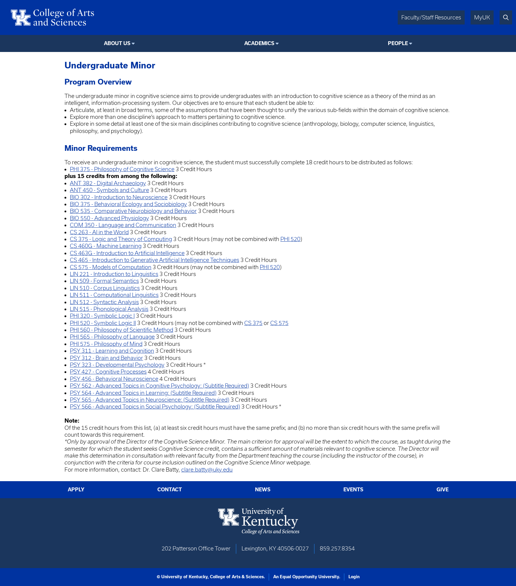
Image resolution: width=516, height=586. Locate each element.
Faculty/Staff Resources (431, 17)
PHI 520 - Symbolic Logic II (103, 323)
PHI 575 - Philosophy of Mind (106, 344)
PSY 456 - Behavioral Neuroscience (114, 379)
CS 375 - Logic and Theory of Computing (121, 239)
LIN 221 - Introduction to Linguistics (114, 274)
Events (353, 489)
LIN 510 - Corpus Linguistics (105, 288)
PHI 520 (290, 239)
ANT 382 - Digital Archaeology (108, 183)
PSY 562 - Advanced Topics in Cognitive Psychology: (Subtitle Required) (159, 386)
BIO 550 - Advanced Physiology (109, 218)
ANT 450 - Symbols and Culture (109, 190)
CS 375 (253, 323)
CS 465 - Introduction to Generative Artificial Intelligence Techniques (154, 260)
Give (443, 489)
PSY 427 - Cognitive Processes (108, 372)
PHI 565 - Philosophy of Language (112, 337)
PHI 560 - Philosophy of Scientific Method (121, 330)
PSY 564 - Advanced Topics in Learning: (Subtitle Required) (143, 393)
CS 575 (279, 323)
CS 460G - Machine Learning (106, 246)
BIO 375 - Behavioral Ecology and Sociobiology (128, 204)
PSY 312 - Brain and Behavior (106, 358)
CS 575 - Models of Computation (110, 267)
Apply (76, 489)
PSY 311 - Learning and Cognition (112, 351)
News (263, 489)
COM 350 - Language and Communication (123, 225)
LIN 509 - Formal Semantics (104, 281)
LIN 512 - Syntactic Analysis (104, 302)
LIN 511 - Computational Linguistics (114, 295)
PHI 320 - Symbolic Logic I (102, 316)
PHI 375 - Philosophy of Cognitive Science (122, 169)
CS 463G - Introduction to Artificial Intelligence (127, 253)
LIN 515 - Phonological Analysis (109, 309)
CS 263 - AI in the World (99, 232)
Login (354, 576)
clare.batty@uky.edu (207, 470)
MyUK (482, 17)
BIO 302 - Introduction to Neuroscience (119, 197)
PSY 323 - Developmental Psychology (117, 365)
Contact (169, 489)
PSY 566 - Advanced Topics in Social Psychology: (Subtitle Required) (155, 407)
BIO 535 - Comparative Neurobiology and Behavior (133, 211)
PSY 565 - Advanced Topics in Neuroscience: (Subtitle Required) (149, 400)
